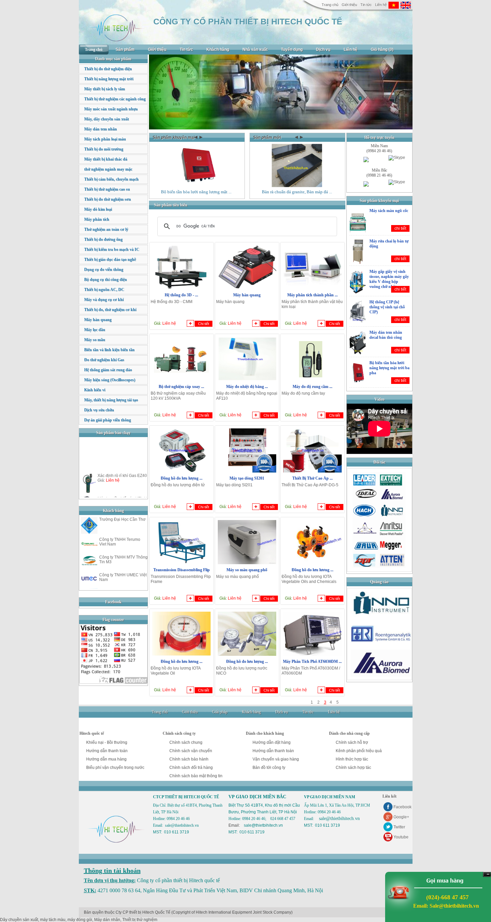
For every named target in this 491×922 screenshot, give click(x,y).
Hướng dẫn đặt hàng (272, 742)
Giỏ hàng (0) (382, 49)
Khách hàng (217, 49)
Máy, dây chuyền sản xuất (106, 119)
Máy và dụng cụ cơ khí (104, 299)
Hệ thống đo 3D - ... (181, 295)
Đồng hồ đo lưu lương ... (312, 570)
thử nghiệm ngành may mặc (108, 169)
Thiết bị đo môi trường (103, 149)
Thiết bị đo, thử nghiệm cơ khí (110, 309)
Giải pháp (219, 712)
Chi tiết (203, 324)
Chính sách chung (185, 742)
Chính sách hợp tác (353, 767)
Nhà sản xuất (255, 49)
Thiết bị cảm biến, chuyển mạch (111, 179)
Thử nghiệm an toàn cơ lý (106, 229)
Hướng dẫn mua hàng (106, 759)
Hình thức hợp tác (352, 759)
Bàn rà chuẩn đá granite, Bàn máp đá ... (297, 191)
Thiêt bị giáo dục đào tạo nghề (110, 259)
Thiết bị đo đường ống (103, 239)
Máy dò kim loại (98, 209)
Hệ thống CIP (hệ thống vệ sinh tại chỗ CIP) (387, 307)
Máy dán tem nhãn (100, 129)
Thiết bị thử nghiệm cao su (107, 189)
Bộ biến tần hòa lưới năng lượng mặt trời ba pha (389, 368)
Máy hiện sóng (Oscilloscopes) (109, 380)
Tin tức (366, 5)
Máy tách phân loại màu (105, 139)
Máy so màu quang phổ (246, 570)
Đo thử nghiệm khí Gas (104, 359)
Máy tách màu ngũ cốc (388, 210)
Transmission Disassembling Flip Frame (181, 572)
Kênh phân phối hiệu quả (359, 750)
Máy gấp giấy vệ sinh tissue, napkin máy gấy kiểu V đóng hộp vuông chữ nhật (389, 279)
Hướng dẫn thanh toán (107, 750)
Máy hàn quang (247, 295)
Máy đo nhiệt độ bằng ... (247, 386)
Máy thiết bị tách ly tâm (104, 89)
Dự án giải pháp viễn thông (107, 420)
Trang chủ (330, 5)
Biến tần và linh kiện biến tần (109, 349)
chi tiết (400, 228)
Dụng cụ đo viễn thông (103, 269)
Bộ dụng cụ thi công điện (105, 279)
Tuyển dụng (292, 49)
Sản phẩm (125, 49)
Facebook (402, 807)
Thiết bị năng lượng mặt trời (108, 79)
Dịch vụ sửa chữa (99, 410)
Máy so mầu (94, 339)
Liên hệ (381, 5)
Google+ (401, 817)
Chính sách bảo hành (188, 759)
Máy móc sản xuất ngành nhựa (111, 109)
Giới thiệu (349, 5)
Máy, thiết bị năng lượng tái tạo (111, 400)
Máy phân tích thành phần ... (312, 295)
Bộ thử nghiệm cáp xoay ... (181, 386)
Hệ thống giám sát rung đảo (108, 370)
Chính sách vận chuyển (190, 750)
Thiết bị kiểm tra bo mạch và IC (111, 249)
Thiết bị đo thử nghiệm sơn (107, 199)
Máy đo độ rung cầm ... (312, 386)
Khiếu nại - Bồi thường (106, 742)
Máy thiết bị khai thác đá (105, 159)
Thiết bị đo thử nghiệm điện (108, 69)
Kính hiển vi (94, 390)
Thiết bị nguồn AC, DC (104, 289)
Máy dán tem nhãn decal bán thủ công (385, 335)
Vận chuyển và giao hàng (276, 759)
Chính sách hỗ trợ (352, 742)
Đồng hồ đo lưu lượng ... (181, 478)
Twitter (399, 827)
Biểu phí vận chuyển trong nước (115, 767)
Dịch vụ (323, 49)
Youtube (400, 837)
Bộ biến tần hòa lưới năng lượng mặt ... (196, 191)
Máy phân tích (96, 219)
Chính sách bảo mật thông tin (195, 776)
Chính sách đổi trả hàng (191, 767)
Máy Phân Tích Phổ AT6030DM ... (312, 661)
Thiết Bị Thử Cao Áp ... (312, 478)
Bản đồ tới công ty (269, 767)
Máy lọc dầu (94, 329)
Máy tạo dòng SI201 (246, 478)
